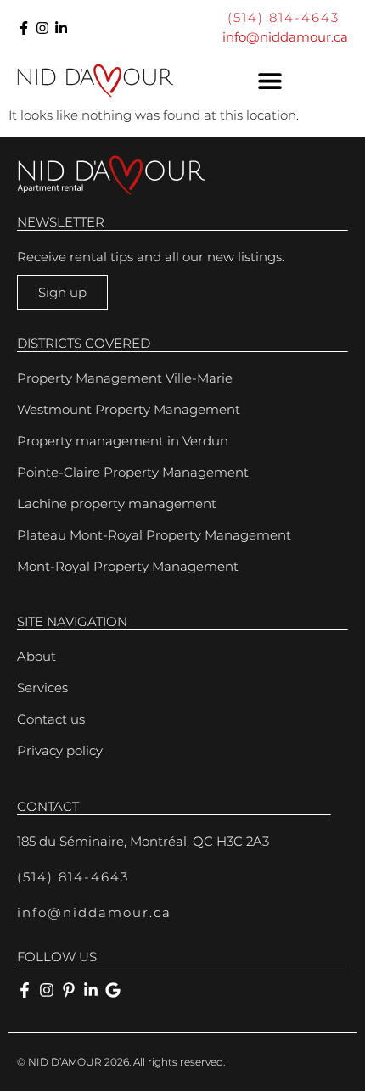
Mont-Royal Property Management (128, 566)
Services (42, 688)
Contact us (51, 719)
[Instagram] (42, 28)
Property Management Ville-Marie (125, 378)
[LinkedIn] (61, 28)
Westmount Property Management (128, 409)
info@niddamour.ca (285, 37)
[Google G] (113, 990)
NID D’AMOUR (65, 1061)
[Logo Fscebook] (24, 28)
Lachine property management (116, 503)
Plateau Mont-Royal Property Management (154, 535)
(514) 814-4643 (283, 17)
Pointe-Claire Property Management (133, 472)
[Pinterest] (68, 990)
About (36, 656)
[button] (269, 80)
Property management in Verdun (122, 441)
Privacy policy (60, 750)
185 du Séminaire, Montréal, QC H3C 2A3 (143, 841)
